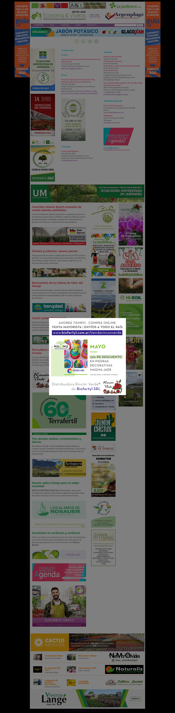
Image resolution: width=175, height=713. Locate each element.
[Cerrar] (125, 397)
